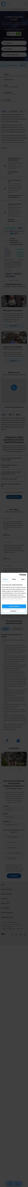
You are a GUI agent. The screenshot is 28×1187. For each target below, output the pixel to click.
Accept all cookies (14, 606)
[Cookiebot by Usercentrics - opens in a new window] (19, 575)
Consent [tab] (5, 579)
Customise (13, 611)
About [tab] (23, 579)
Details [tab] (14, 579)
